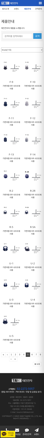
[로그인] (30, 418)
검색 (37, 36)
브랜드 (16, 8)
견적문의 (38, 8)
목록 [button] (38, 364)
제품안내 (27, 8)
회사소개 (5, 8)
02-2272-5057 (25, 388)
